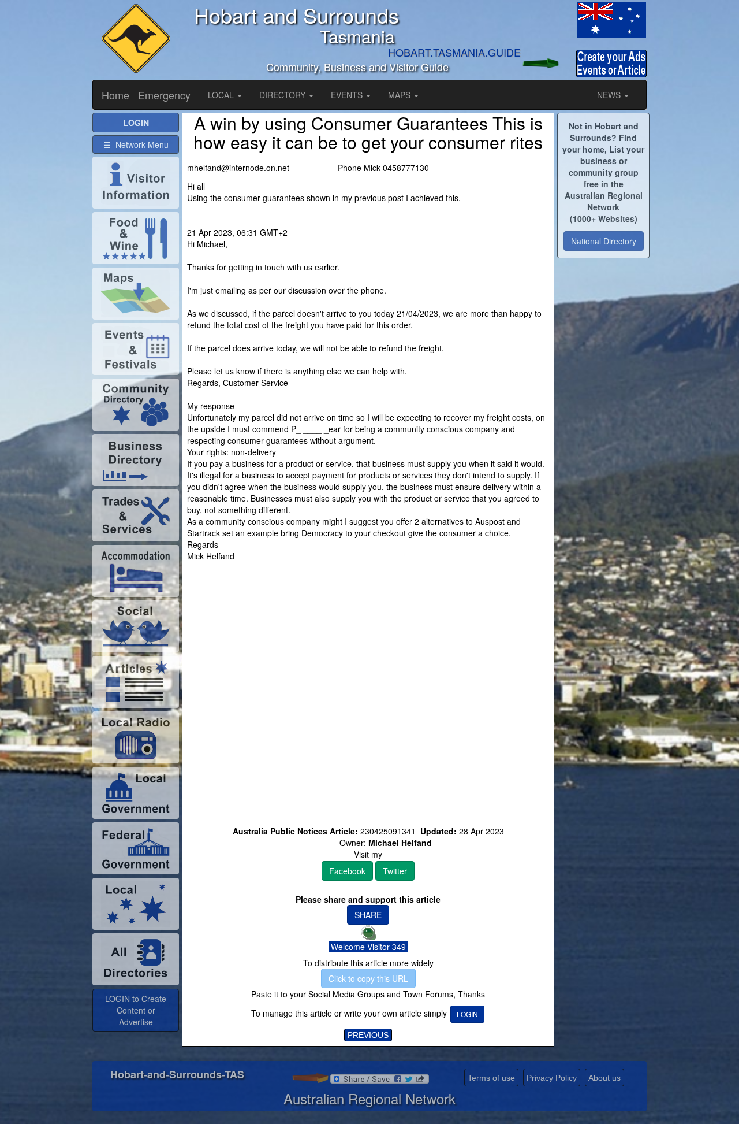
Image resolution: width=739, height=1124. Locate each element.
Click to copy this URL (368, 978)
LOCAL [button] (222, 95)
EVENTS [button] (348, 95)
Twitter (395, 871)
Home (115, 94)
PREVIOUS (368, 1035)
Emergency (164, 94)
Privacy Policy (552, 1077)
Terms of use (491, 1077)
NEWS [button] (610, 95)
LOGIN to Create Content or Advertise (135, 1010)
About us (604, 1077)
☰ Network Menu (136, 144)
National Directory (603, 241)
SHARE (368, 915)
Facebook (347, 871)
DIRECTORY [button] (283, 95)
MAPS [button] (400, 95)
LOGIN (467, 1014)
